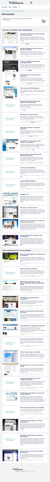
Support (14, 7)
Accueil (5, 7)
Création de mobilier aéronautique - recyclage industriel (30, 62)
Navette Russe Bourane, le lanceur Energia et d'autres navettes (32, 34)
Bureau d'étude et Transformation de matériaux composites (30, 154)
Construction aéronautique (27, 168)
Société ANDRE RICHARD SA (28, 181)
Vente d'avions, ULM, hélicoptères (29, 88)
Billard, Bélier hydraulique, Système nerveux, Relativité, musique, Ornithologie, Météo (32, 283)
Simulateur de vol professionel (29, 114)
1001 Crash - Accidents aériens (28, 207)
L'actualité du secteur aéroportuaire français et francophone (30, 141)
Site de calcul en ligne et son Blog (30, 352)
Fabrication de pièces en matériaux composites (30, 128)
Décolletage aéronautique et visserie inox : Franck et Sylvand (32, 393)
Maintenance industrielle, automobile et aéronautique (31, 435)
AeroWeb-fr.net (24, 194)
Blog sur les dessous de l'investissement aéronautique (31, 451)
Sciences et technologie (11, 11)
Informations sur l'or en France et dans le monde (32, 365)
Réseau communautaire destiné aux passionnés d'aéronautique (30, 101)
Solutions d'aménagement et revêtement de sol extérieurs (32, 254)
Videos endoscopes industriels (28, 269)
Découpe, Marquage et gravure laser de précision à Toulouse (31, 49)
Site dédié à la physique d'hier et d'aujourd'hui (29, 298)
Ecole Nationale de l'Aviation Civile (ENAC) (32, 407)
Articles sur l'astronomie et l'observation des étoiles (31, 311)
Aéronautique (21, 11)
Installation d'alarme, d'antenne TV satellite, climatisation (30, 379)
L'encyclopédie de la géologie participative (32, 325)
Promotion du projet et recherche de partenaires (30, 75)
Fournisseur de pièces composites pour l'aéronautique (31, 235)
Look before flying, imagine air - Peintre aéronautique (31, 421)
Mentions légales (32, 471)
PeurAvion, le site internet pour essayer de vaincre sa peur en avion (32, 221)
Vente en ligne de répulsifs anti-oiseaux (31, 339)
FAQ (10, 7)
